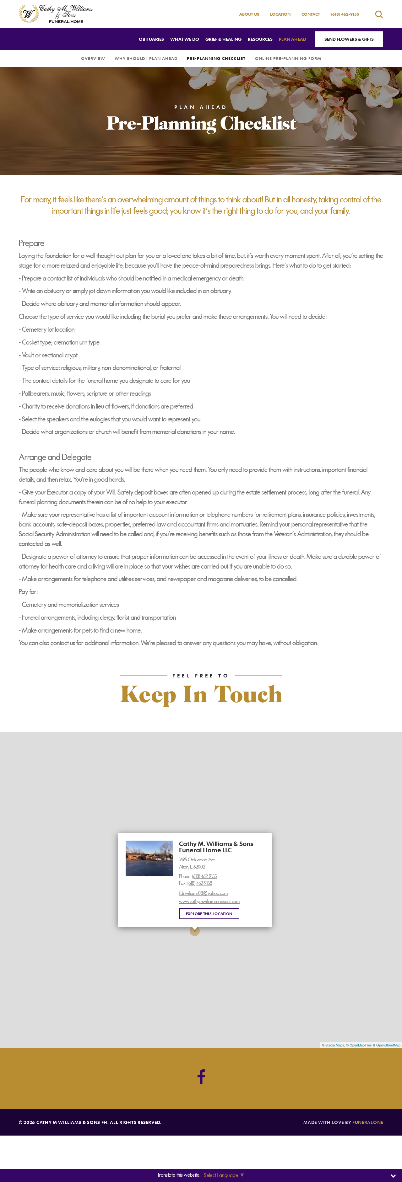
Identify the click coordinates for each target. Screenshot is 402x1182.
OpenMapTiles (361, 1044)
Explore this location (209, 913)
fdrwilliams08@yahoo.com (203, 893)
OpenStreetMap (388, 1044)
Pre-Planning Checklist (216, 58)
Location (280, 14)
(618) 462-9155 (345, 14)
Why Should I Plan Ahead (146, 58)
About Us (249, 14)
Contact (311, 14)
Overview (93, 58)
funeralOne (367, 1122)
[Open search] (379, 14)
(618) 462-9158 (199, 883)
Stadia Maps (334, 1044)
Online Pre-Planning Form (288, 58)
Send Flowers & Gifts (349, 39)
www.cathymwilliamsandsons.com (209, 901)
